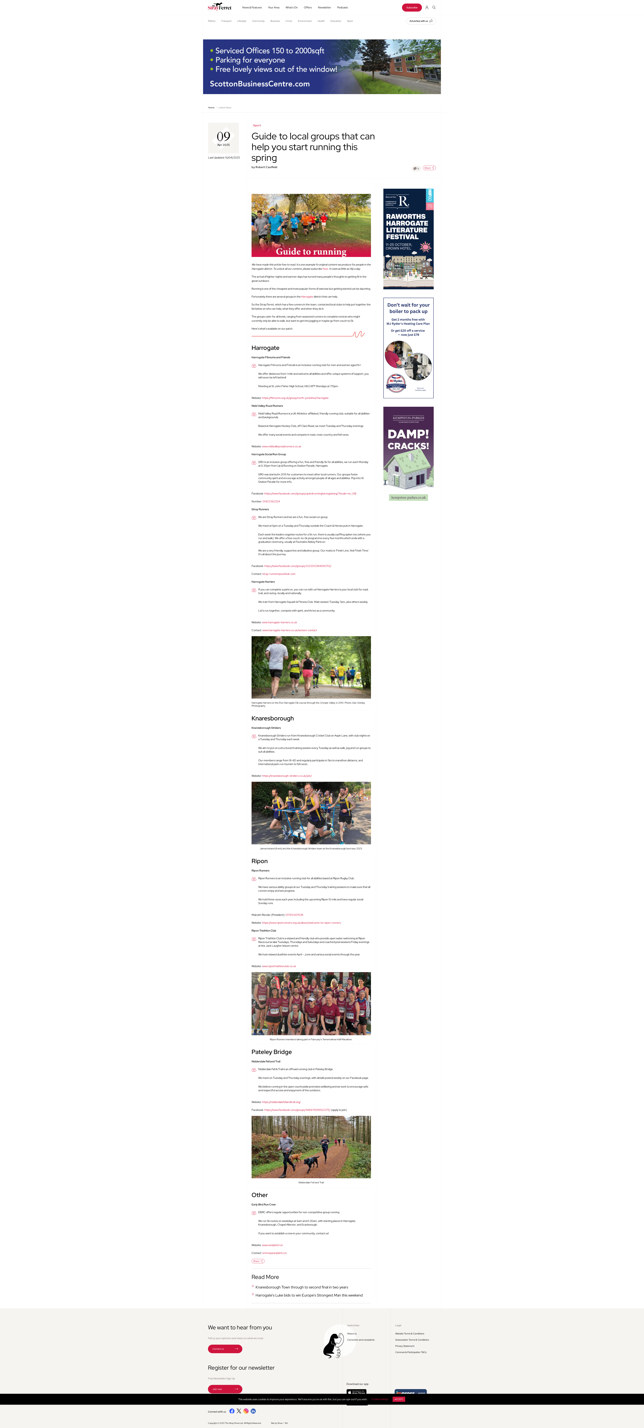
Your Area (273, 7)
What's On (292, 7)
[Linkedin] (253, 1413)
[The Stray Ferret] (221, 6)
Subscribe (412, 7)
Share (427, 167)
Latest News (225, 107)
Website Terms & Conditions (409, 1333)
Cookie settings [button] (379, 1399)
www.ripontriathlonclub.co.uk (279, 966)
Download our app (357, 1384)
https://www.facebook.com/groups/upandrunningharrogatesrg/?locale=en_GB (310, 493)
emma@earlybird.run (274, 1253)
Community (258, 20)
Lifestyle (241, 20)
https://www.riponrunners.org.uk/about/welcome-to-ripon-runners (301, 922)
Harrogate (307, 296)
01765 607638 (294, 915)
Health (321, 20)
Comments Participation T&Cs (410, 1352)
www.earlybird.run (272, 1245)
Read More (265, 1276)
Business (275, 20)
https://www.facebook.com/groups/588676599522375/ (297, 1110)
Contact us (218, 1348)
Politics (211, 20)
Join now (217, 1389)
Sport (350, 20)
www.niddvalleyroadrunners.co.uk (281, 446)
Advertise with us (419, 20)
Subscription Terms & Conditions (412, 1339)
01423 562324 (271, 501)
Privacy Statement (404, 1345)
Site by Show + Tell (279, 1423)
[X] (239, 1412)
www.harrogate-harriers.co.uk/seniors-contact (289, 630)
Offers (308, 7)
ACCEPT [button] (399, 1399)
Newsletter (324, 7)
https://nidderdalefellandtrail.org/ (281, 1102)
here (325, 269)
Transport (226, 20)
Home (211, 107)
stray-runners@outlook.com (279, 574)
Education (336, 20)
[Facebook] (232, 1413)
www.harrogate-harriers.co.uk (279, 622)
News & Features (252, 7)
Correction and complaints (360, 1339)
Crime (289, 20)
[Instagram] (246, 1413)
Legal (398, 1325)
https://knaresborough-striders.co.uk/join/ (287, 776)
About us (352, 1333)
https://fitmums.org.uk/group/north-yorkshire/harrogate (295, 398)
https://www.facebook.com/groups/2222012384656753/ (297, 566)
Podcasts (342, 7)
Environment (305, 20)
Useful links (353, 1325)
